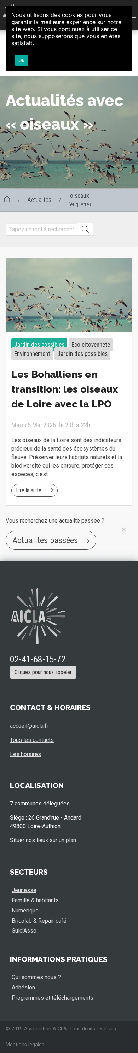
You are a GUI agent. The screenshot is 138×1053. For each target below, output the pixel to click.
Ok (21, 60)
